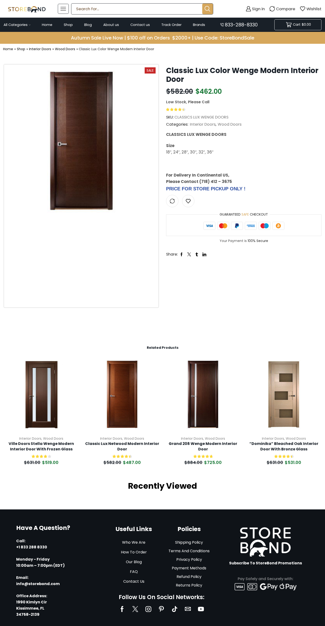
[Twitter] (135, 609)
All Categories (16, 24)
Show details (70, 400)
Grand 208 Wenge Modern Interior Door (203, 446)
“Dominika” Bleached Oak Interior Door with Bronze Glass (283, 446)
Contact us (140, 24)
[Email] (188, 609)
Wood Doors (65, 49)
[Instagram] (148, 609)
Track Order (171, 24)
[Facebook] (122, 609)
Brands (199, 24)
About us (111, 24)
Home (47, 24)
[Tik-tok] (175, 609)
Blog (88, 24)
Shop (68, 24)
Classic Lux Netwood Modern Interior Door (122, 446)
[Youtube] (201, 609)
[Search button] (207, 9)
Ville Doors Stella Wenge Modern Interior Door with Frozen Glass (41, 446)
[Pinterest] (161, 609)
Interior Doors (40, 49)
